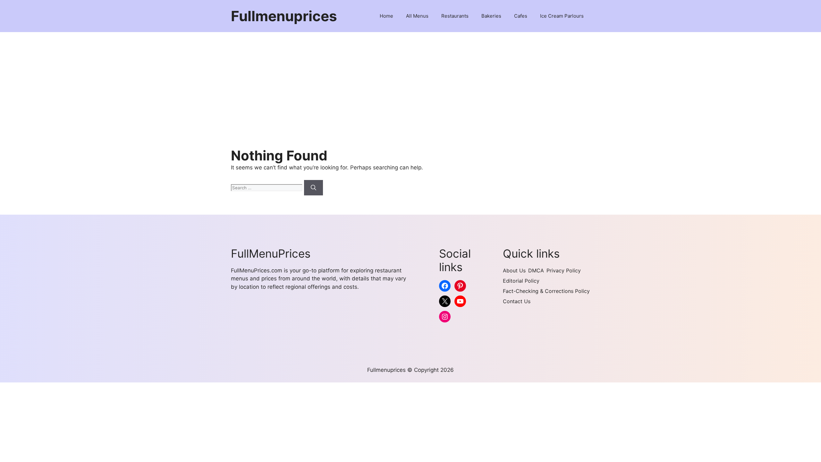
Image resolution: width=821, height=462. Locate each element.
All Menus (417, 16)
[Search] (313, 187)
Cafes (520, 16)
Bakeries (491, 16)
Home (386, 16)
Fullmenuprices (284, 16)
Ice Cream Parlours (562, 16)
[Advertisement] (410, 80)
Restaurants (455, 16)
